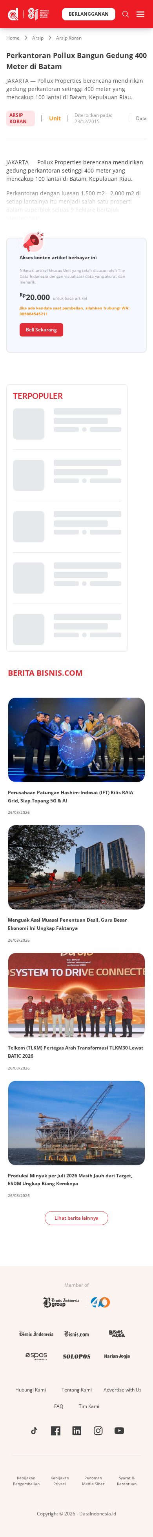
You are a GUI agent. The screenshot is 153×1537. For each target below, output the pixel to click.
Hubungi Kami (30, 1389)
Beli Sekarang (41, 329)
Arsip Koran (69, 38)
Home (13, 38)
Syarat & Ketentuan (127, 1480)
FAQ (58, 1406)
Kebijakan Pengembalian (26, 1480)
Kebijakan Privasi (60, 1480)
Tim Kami (89, 1406)
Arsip (38, 38)
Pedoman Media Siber (93, 1480)
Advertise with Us (123, 1389)
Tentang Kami (77, 1389)
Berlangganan (89, 14)
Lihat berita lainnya (76, 1218)
